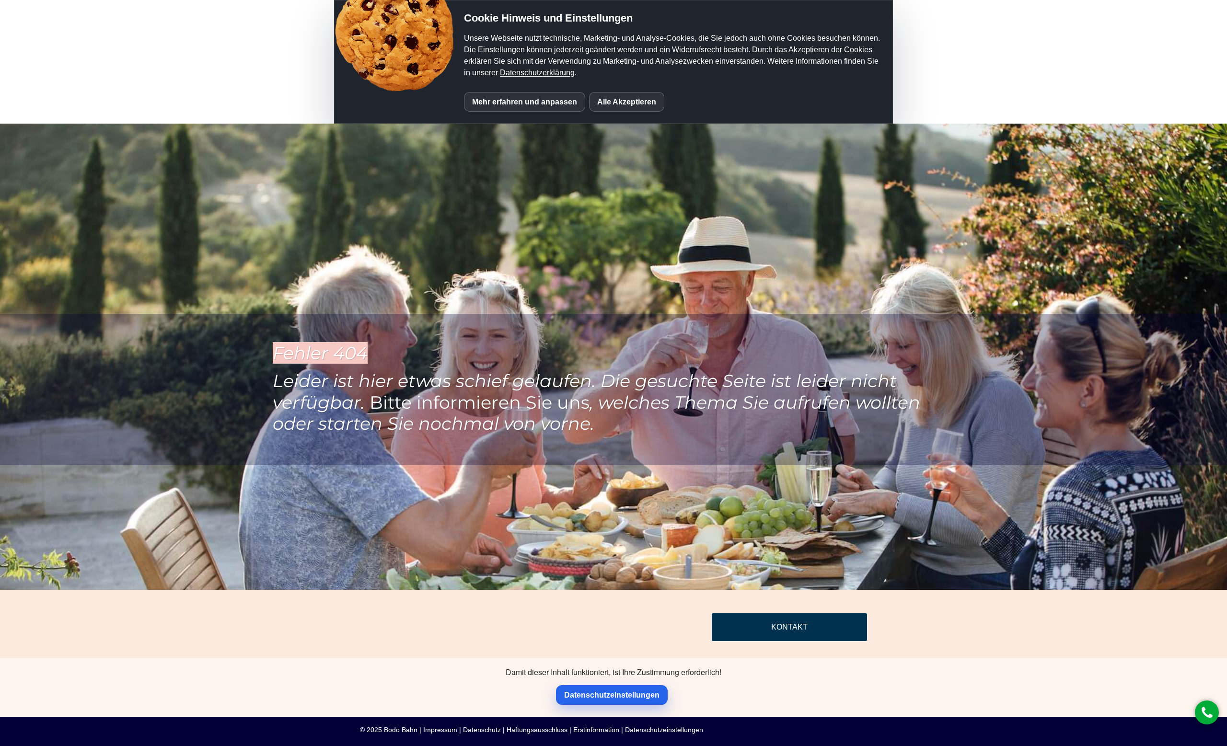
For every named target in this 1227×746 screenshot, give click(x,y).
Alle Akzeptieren (626, 102)
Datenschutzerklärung (537, 73)
